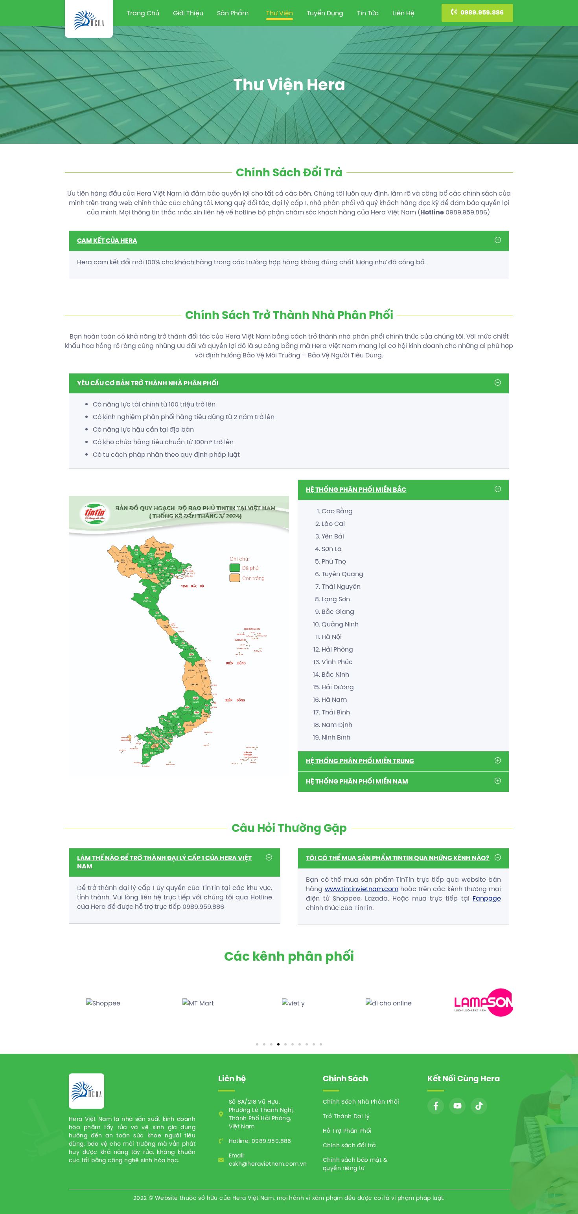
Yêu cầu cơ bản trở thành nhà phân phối (148, 383)
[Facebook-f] (435, 1106)
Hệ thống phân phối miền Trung (360, 761)
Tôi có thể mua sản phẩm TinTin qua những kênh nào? (398, 858)
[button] (477, 13)
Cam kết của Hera (107, 240)
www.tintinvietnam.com (361, 889)
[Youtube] (457, 1106)
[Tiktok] (479, 1106)
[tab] (289, 241)
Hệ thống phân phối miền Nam (357, 781)
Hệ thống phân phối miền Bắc (356, 489)
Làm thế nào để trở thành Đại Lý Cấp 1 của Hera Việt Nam (164, 862)
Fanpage (487, 898)
